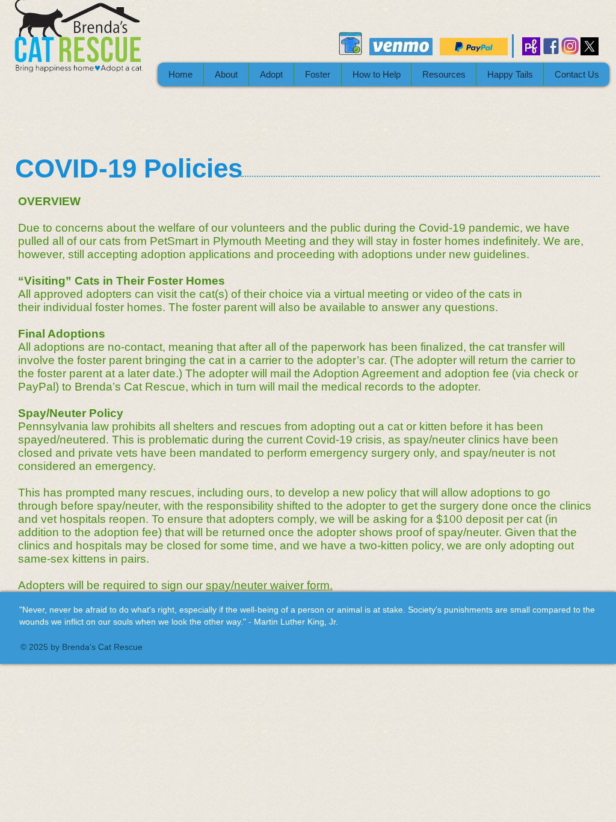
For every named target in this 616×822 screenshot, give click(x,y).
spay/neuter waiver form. (269, 585)
